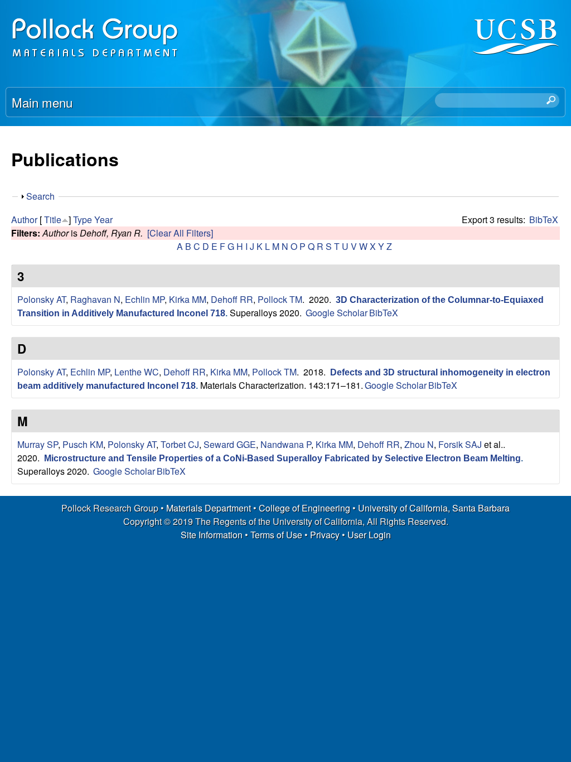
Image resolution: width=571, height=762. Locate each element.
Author (24, 219)
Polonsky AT (41, 299)
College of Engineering (304, 507)
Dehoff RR (232, 299)
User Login (369, 534)
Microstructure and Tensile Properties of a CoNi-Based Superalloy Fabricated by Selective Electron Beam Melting (282, 458)
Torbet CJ (180, 444)
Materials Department (208, 507)
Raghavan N (95, 299)
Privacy (325, 534)
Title (52, 219)
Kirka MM (187, 299)
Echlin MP (144, 299)
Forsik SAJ (460, 444)
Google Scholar (336, 312)
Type (82, 219)
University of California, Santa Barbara (434, 507)
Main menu (42, 102)
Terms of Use (276, 534)
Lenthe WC (136, 371)
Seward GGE (230, 444)
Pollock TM (280, 299)
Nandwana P (285, 444)
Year (103, 219)
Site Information (212, 534)
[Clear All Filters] (180, 232)
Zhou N (419, 444)
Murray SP (37, 444)
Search (40, 196)
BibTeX (543, 219)
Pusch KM (82, 444)
